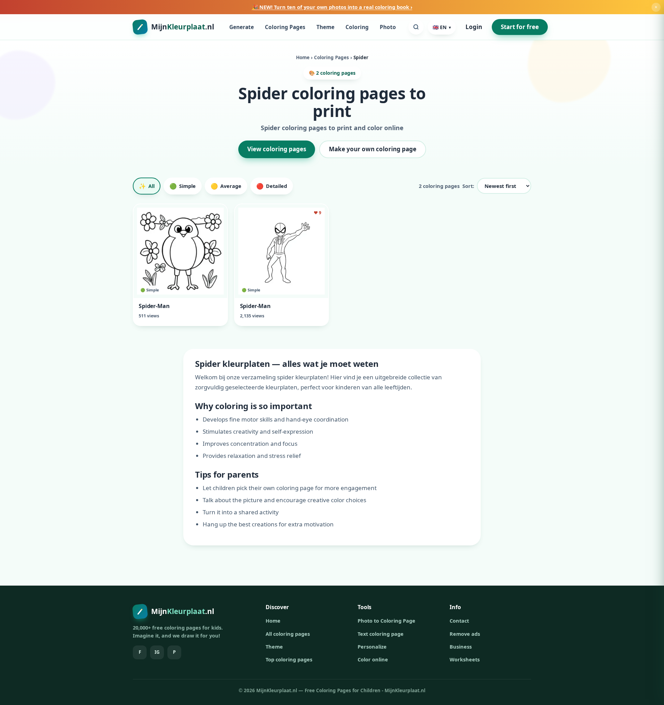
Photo (388, 27)
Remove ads (465, 633)
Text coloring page (381, 633)
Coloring (357, 27)
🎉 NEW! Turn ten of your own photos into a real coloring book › (332, 6)
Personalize (372, 646)
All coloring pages (288, 633)
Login (473, 27)
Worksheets (465, 659)
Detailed (271, 186)
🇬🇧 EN (442, 27)
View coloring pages (276, 149)
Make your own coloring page (372, 149)
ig (157, 652)
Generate (241, 27)
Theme (325, 27)
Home (303, 57)
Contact (459, 620)
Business (461, 646)
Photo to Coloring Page (386, 620)
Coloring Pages (285, 27)
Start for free (520, 27)
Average (226, 186)
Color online (373, 659)
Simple (182, 186)
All (147, 186)
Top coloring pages (289, 659)
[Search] (416, 27)
